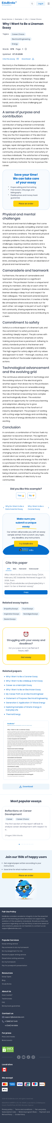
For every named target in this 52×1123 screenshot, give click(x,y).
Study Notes (6, 984)
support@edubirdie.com (14, 1017)
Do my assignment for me (12, 951)
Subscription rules (9, 1112)
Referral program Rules (28, 1112)
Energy (15, 44)
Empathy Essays (11, 608)
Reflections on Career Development (18, 812)
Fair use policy (40, 1109)
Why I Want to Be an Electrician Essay (23, 689)
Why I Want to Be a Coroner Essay (36, 507)
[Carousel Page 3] (22, 844)
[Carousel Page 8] (31, 844)
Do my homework (8, 962)
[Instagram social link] (33, 1057)
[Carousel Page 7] (29, 844)
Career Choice (35, 19)
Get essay (26, 657)
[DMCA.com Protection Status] (8, 1049)
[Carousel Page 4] (24, 844)
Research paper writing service (14, 955)
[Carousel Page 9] (32, 844)
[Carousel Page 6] (27, 844)
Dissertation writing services (13, 958)
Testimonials (7, 999)
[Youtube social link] (23, 1057)
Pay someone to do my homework (15, 947)
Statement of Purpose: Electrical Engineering (27, 698)
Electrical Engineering (21, 39)
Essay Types (6, 977)
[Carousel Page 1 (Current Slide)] (19, 844)
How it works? (7, 995)
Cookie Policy (20, 1114)
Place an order (26, 203)
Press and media (8, 1037)
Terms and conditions (23, 1109)
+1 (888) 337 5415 (11, 1021)
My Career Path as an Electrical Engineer (25, 694)
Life (26, 19)
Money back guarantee (11, 1006)
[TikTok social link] (28, 1057)
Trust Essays (27, 608)
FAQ (3, 1002)
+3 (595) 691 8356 (11, 1025)
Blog (3, 980)
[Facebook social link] (19, 1057)
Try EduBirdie (26, 543)
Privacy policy (7, 1109)
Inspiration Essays (11, 614)
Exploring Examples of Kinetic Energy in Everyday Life (24, 708)
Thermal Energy (13, 714)
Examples (18, 19)
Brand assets (7, 1040)
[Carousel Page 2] (20, 844)
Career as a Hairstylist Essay (19, 685)
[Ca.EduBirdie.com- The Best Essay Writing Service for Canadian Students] (4, 1070)
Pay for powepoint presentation (14, 965)
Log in (40, 3)
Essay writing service (10, 944)
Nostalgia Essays (30, 614)
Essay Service (7, 19)
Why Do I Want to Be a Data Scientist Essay (14, 507)
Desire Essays (10, 619)
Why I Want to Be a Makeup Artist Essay (24, 680)
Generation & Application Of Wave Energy (25, 702)
